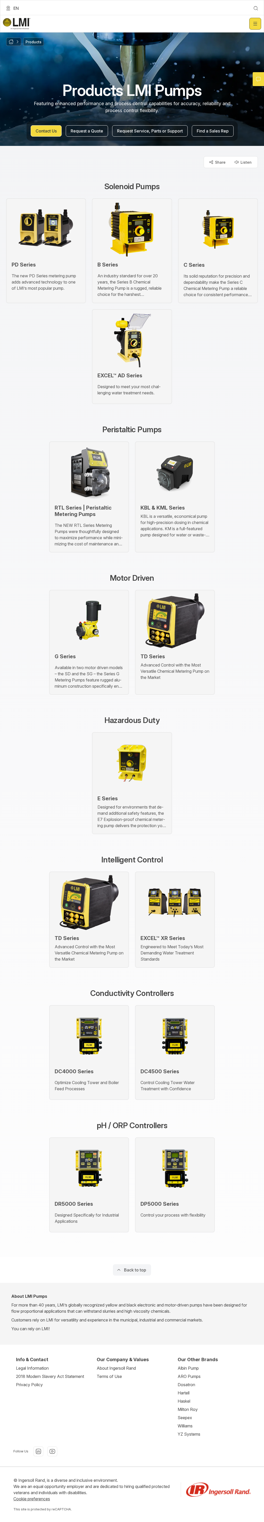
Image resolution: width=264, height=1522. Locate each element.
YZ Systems (189, 1434)
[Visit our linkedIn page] (38, 1451)
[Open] (255, 24)
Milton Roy (188, 1409)
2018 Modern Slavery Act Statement (50, 1376)
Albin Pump (188, 1368)
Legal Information (32, 1368)
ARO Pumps (189, 1376)
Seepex (185, 1417)
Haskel (184, 1401)
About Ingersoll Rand (116, 1368)
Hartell (183, 1392)
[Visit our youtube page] (52, 1451)
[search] (256, 8)
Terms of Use (109, 1376)
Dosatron (186, 1384)
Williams (185, 1425)
